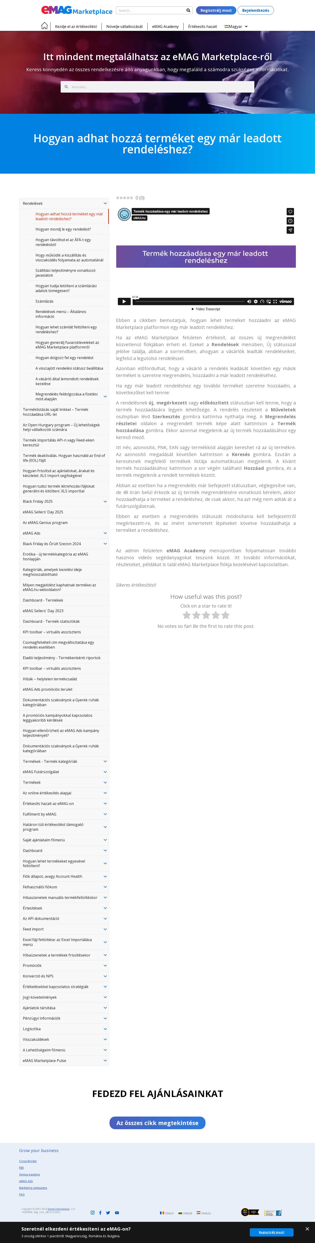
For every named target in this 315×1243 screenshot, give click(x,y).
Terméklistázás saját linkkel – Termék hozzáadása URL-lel (55, 412)
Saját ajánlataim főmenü (44, 839)
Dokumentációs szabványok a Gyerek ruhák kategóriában (61, 702)
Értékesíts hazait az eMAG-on (48, 803)
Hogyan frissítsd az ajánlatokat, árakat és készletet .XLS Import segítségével (59, 473)
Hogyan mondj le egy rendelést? (63, 229)
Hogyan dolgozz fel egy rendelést (64, 357)
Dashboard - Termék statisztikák (51, 621)
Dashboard (32, 850)
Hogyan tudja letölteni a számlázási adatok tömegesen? (66, 288)
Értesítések (32, 908)
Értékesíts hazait (202, 26)
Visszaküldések (36, 1039)
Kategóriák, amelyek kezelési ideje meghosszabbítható (52, 572)
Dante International (58, 1209)
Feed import (33, 929)
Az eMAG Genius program (45, 522)
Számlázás (44, 301)
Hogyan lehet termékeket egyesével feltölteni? (54, 864)
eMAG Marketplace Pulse (44, 1060)
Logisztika (32, 1028)
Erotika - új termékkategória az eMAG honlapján (55, 557)
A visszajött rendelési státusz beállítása (69, 368)
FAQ (22, 1194)
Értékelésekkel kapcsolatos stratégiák (56, 986)
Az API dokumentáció (41, 918)
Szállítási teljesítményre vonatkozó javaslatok (65, 273)
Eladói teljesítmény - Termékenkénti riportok (62, 657)
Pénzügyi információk (41, 1018)
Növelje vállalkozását (124, 26)
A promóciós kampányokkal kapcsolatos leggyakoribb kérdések (57, 718)
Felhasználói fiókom (40, 886)
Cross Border (28, 1161)
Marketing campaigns (33, 1188)
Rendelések (33, 203)
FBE (21, 1168)
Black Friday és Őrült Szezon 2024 (52, 543)
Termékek (32, 782)
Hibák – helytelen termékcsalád (50, 678)
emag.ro (169, 1212)
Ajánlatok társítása (39, 1007)
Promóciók (32, 965)
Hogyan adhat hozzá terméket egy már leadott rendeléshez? (69, 216)
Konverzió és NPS (38, 976)
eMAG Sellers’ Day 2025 (43, 512)
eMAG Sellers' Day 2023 (43, 610)
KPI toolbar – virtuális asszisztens (52, 632)
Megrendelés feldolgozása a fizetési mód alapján (67, 396)
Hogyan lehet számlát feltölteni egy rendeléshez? (66, 329)
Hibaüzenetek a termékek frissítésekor (56, 955)
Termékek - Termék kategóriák (50, 761)
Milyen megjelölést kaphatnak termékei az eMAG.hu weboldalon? (59, 587)
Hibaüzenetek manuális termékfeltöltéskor (60, 897)
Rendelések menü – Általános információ (61, 314)
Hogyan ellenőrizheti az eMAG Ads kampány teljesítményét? (61, 733)
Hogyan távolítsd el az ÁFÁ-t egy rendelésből (63, 242)
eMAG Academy (165, 26)
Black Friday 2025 (38, 501)
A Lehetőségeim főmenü (44, 1050)
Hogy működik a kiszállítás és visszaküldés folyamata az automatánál (69, 258)
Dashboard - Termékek (43, 600)
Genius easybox (29, 1174)
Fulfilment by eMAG (39, 814)
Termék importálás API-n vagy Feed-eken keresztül (58, 442)
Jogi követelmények (40, 997)
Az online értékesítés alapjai (47, 793)
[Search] (188, 10)
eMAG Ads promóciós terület (47, 689)
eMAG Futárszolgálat (41, 771)
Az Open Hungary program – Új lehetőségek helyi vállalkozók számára (61, 427)
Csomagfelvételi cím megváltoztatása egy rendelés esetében (58, 645)
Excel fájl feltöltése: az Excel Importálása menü (57, 942)
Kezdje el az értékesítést (76, 26)
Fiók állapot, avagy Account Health (52, 876)
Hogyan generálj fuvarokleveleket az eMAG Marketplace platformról (67, 345)
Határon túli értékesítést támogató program (53, 827)
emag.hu (206, 1212)
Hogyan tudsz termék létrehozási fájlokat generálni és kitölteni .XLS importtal (59, 489)
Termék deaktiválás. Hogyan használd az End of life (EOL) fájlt (64, 458)
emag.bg (187, 1212)
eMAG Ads (31, 533)
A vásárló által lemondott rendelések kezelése (67, 381)
